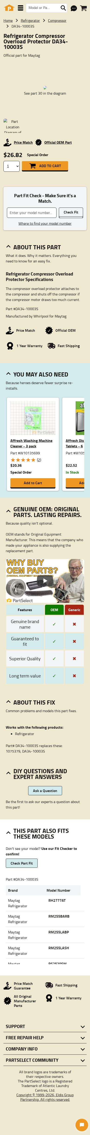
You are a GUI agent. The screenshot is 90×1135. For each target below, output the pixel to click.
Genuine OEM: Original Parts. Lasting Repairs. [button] (47, 512)
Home (8, 20)
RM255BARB (58, 916)
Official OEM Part (58, 142)
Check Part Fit (22, 863)
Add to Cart (50, 165)
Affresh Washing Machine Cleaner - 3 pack (31, 443)
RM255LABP (58, 932)
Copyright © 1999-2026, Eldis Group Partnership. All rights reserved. (45, 1097)
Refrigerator (30, 20)
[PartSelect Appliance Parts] (9, 7)
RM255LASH (58, 947)
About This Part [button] (37, 247)
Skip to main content (45, 40)
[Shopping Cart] (83, 8)
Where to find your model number (45, 223)
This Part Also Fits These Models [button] (41, 833)
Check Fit (71, 212)
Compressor (57, 20)
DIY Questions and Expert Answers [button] (40, 774)
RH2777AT (57, 900)
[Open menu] (20, 8)
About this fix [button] (34, 702)
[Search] (63, 8)
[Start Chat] (81, 1125)
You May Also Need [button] (40, 374)
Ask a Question (45, 790)
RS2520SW (57, 963)
